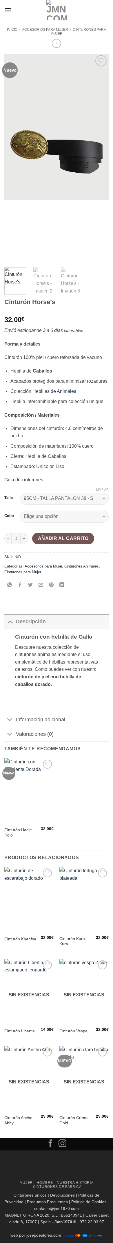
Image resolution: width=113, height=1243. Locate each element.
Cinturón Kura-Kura (72, 941)
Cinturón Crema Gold (74, 1120)
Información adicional (40, 719)
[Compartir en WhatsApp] (9, 585)
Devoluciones (62, 1195)
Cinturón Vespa (73, 1031)
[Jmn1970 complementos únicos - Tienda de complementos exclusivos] (56, 10)
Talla (8, 498)
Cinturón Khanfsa (20, 939)
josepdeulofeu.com (43, 1235)
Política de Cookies (88, 1201)
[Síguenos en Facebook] (50, 1144)
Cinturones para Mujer (22, 572)
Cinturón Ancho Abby (18, 1120)
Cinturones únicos (30, 1195)
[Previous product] (56, 43)
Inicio (12, 30)
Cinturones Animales (81, 566)
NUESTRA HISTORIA (75, 1183)
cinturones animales (36, 654)
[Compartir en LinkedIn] (62, 585)
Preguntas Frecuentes (47, 1201)
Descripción (31, 621)
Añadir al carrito (63, 538)
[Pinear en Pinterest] (51, 585)
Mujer (26, 1183)
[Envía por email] (41, 585)
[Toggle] (10, 621)
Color (9, 516)
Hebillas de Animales (54, 391)
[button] (7, 10)
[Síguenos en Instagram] (62, 1144)
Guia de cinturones (23, 479)
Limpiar (102, 489)
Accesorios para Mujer (45, 30)
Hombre (45, 1183)
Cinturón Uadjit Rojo (18, 832)
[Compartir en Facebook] (20, 585)
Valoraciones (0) (35, 734)
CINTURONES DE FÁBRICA (57, 1187)
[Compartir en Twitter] (30, 585)
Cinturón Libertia (19, 1031)
